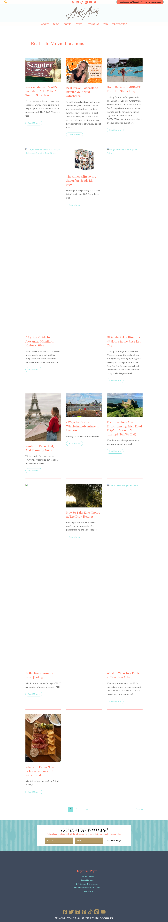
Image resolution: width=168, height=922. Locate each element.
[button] (5, 2)
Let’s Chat (93, 24)
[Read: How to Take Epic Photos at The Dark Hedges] (84, 495)
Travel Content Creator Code (87, 887)
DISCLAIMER (59, 918)
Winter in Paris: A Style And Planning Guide (41, 448)
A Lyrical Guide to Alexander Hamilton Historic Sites (39, 341)
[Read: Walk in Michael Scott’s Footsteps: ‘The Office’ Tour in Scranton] (43, 70)
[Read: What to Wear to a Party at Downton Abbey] (125, 575)
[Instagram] (77, 2)
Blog (56, 24)
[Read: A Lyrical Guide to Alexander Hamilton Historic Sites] (43, 239)
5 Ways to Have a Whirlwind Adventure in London (82, 426)
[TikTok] (81, 2)
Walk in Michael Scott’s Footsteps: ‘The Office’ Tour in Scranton (41, 91)
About (45, 24)
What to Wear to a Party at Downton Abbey (123, 675)
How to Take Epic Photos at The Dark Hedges (83, 514)
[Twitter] (95, 2)
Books (67, 24)
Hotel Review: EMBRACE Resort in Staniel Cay (124, 89)
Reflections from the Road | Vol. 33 (39, 675)
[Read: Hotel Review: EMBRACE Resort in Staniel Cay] (125, 70)
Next (139, 809)
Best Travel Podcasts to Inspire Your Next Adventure (82, 92)
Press (79, 24)
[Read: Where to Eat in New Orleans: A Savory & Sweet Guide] (43, 738)
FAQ (105, 24)
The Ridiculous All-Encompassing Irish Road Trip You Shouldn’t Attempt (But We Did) (124, 428)
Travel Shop (119, 24)
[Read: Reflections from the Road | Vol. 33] (43, 575)
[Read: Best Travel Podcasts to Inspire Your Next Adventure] (84, 70)
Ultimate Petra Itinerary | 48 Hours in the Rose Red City (124, 341)
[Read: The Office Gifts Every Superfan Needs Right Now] (84, 159)
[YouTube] (90, 2)
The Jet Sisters (87, 876)
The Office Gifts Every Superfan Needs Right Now (81, 180)
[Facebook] (72, 2)
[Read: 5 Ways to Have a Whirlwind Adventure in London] (84, 405)
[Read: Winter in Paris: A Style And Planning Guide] (43, 417)
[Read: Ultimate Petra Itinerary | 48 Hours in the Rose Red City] (125, 239)
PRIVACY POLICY (73, 918)
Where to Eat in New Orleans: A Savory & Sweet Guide (39, 771)
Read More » (34, 123)
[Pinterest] (84, 911)
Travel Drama (87, 880)
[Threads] (86, 2)
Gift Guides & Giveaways (87, 884)
